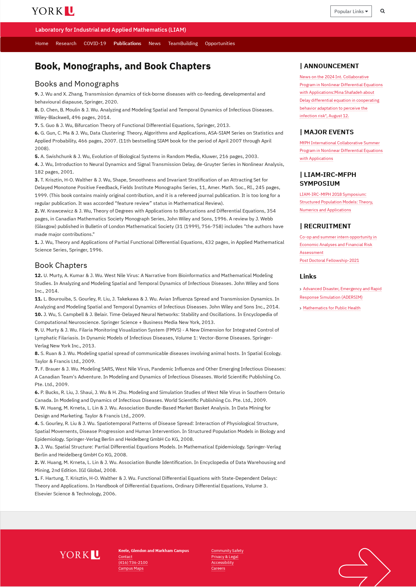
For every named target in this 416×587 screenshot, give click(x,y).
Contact (125, 556)
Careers (218, 568)
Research (66, 43)
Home (41, 43)
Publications (127, 43)
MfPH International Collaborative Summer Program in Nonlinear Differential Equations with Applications (341, 150)
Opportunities (220, 43)
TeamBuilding (183, 43)
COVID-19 (95, 43)
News (155, 43)
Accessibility (222, 562)
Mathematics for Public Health (332, 308)
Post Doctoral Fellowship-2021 (329, 260)
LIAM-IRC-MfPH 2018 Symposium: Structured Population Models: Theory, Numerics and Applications (336, 202)
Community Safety (227, 550)
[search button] (382, 11)
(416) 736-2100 (133, 562)
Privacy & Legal (224, 556)
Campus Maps (130, 568)
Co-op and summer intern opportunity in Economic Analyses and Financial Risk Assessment (338, 244)
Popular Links (349, 11)
